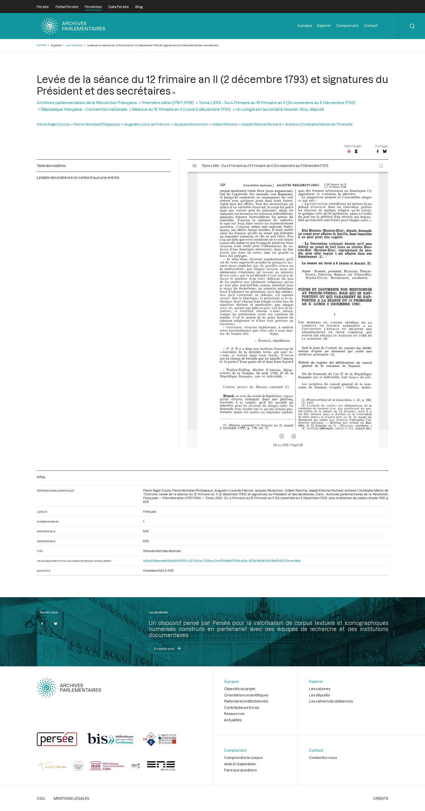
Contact (371, 25)
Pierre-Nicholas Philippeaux (97, 124)
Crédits (380, 798)
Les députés (319, 695)
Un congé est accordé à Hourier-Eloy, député (280, 109)
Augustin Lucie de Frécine (146, 124)
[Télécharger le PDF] (349, 152)
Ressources (234, 713)
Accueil (42, 45)
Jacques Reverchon (191, 124)
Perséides (93, 7)
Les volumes (74, 45)
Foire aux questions (240, 770)
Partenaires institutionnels (246, 701)
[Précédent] (282, 436)
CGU (41, 798)
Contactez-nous (323, 757)
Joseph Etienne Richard (261, 124)
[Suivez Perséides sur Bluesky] (56, 623)
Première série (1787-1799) (168, 102)
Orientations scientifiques (246, 695)
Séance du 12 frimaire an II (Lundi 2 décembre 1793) (181, 109)
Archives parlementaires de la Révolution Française (87, 102)
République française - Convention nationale (84, 109)
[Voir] (173, 90)
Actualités (232, 720)
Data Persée (118, 7)
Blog (139, 7)
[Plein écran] (381, 166)
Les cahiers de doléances (331, 701)
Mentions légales (71, 798)
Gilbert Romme (224, 124)
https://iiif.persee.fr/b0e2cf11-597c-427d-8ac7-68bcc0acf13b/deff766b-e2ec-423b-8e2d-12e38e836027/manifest (222, 560)
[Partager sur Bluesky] (385, 152)
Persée (43, 7)
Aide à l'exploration (240, 764)
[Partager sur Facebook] (377, 152)
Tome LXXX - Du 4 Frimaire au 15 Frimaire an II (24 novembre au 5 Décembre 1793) (277, 102)
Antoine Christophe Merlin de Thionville (319, 124)
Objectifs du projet (239, 689)
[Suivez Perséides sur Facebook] (42, 623)
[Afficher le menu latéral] (195, 166)
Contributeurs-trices (241, 707)
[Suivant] (294, 436)
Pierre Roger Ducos (53, 124)
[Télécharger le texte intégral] (356, 152)
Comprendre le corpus (243, 757)
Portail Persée (67, 7)
